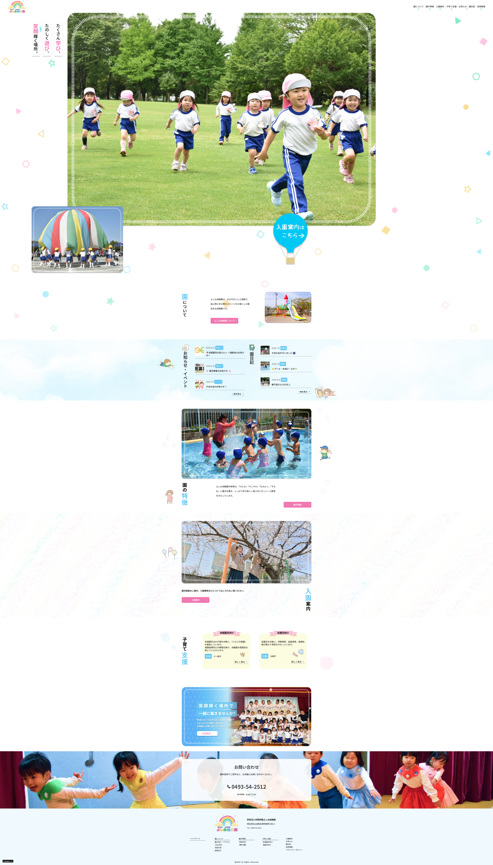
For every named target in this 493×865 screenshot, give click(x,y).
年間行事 (218, 831)
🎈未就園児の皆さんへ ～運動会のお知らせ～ (225, 337)
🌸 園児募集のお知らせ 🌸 (218, 354)
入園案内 (289, 822)
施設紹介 (218, 834)
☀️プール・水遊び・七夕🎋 (284, 352)
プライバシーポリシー (294, 833)
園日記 (288, 828)
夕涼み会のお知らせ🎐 (216, 370)
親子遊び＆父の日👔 (281, 368)
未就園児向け (268, 825)
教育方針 (242, 825)
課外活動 (242, 828)
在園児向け (267, 828)
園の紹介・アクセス (222, 825)
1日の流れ (218, 828)
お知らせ (289, 825)
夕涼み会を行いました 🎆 (283, 336)
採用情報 (289, 830)
